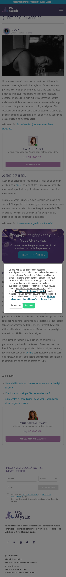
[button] (16, 305)
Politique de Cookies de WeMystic (30, 291)
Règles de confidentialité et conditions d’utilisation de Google (32, 297)
